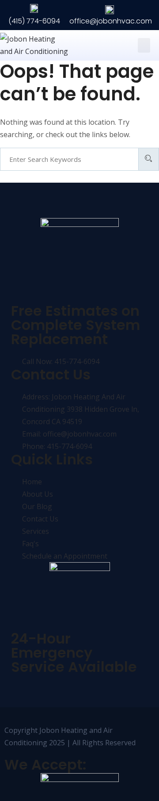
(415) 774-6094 (34, 21)
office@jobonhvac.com (110, 21)
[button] (144, 45)
